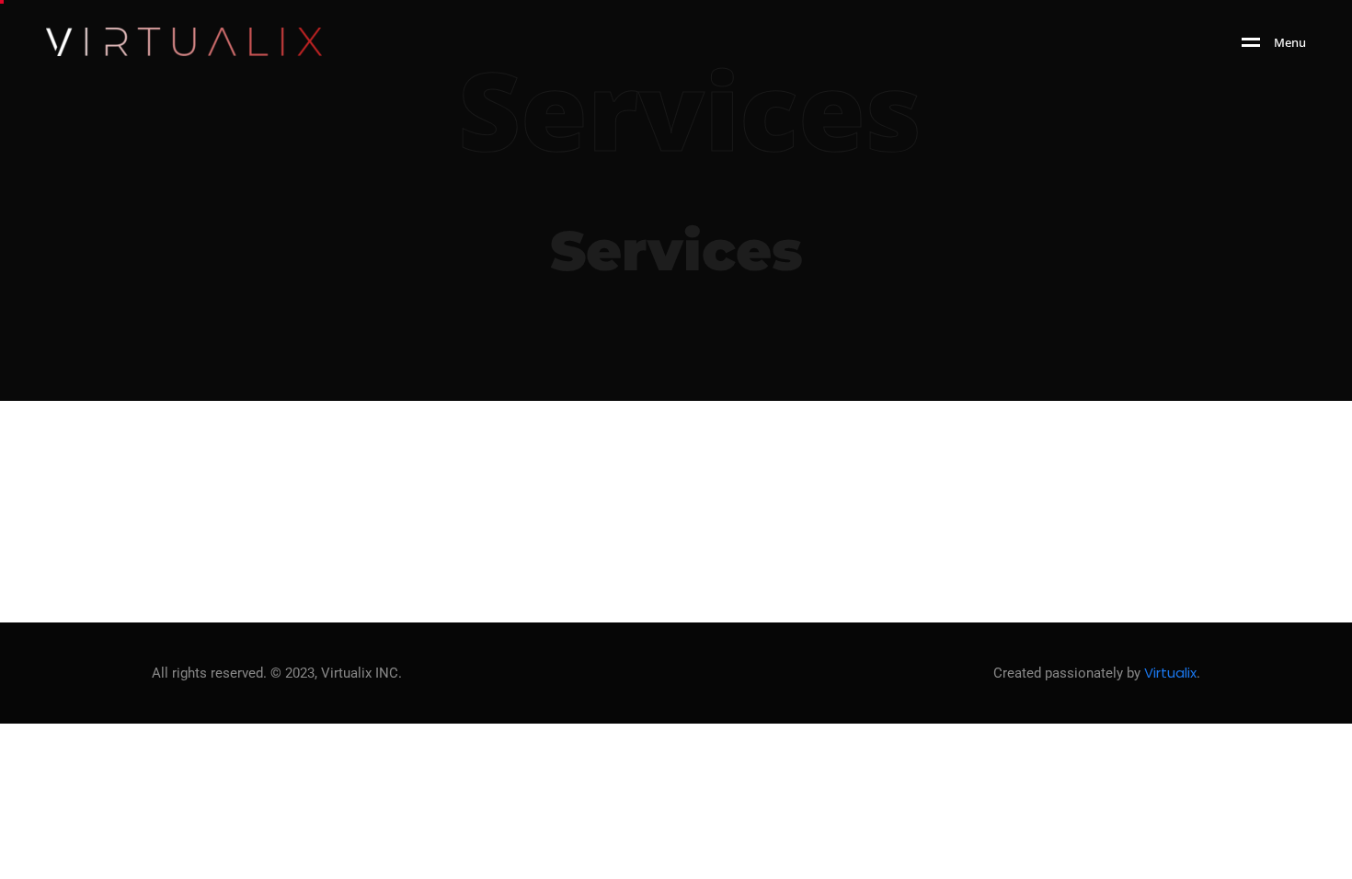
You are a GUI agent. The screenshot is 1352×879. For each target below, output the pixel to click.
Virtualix (1170, 672)
